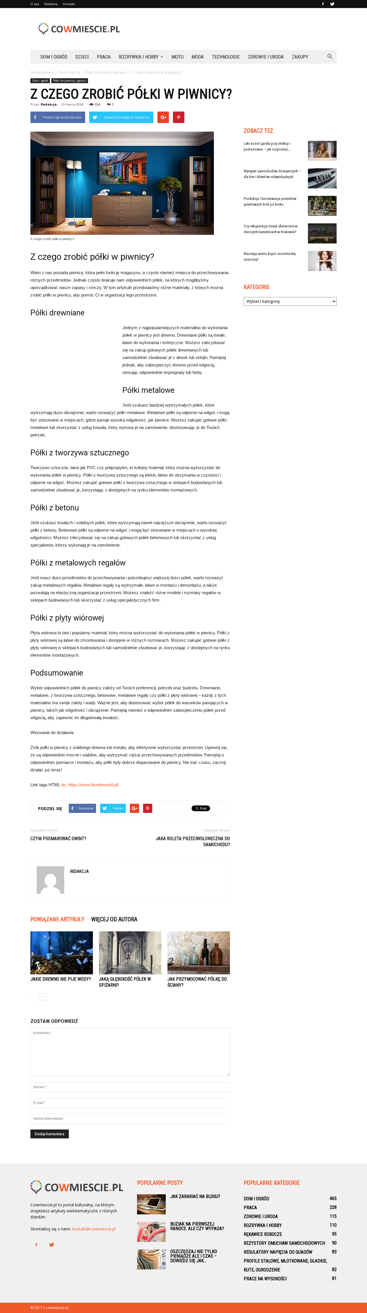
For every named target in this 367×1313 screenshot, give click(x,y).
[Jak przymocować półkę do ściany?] (198, 952)
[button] (330, 57)
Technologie (226, 57)
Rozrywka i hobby (139, 57)
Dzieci (82, 57)
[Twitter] (332, 4)
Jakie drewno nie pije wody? (60, 979)
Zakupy (300, 57)
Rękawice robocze (263, 1234)
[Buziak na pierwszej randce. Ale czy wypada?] (151, 1232)
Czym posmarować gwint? (58, 838)
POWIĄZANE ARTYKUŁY (57, 919)
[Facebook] (323, 4)
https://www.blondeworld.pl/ (93, 784)
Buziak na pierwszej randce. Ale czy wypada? (197, 1226)
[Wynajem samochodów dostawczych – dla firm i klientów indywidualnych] (322, 178)
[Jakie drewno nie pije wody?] (61, 952)
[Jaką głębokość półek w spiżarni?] (130, 952)
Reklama (51, 4)
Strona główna (42, 72)
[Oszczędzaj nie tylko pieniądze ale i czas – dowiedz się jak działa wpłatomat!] (151, 1259)
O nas (34, 4)
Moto (177, 57)
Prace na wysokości (265, 1278)
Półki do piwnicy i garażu (69, 81)
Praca (104, 57)
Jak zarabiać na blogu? (195, 1196)
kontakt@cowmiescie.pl (94, 1229)
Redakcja (49, 104)
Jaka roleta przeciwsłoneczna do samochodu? (193, 841)
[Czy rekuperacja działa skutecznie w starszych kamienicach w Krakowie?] (322, 233)
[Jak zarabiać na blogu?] (151, 1204)
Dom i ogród (53, 57)
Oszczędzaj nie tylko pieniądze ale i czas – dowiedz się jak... (193, 1256)
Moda (198, 57)
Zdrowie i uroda (266, 57)
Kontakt (69, 4)
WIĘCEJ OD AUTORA (114, 919)
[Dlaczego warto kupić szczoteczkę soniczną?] (322, 261)
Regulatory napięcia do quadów (278, 1252)
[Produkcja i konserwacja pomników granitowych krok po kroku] (322, 206)
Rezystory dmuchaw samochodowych (284, 1243)
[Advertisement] (232, 29)
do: (64, 784)
